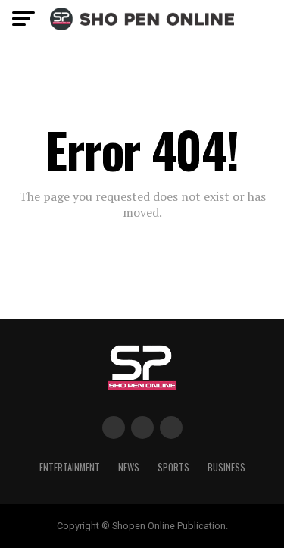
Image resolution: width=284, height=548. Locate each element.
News (128, 467)
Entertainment (69, 467)
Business (226, 467)
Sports (173, 467)
